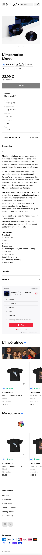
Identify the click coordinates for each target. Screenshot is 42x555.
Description (7, 146)
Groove (29, 64)
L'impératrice (12, 55)
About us (5, 496)
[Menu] (3, 4)
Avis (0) (5, 280)
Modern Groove (8, 69)
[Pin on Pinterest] (13, 137)
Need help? (34, 137)
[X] (10, 524)
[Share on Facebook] (10, 137)
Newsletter (6, 500)
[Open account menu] (35, 4)
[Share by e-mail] (19, 137)
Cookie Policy (7, 516)
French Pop (19, 69)
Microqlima (10, 103)
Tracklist (5, 271)
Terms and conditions (10, 508)
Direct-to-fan (9, 64)
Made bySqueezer (21, 64)
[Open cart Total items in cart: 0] (38, 4)
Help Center (7, 504)
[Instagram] (5, 524)
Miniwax (9, 552)
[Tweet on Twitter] (16, 137)
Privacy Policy (8, 512)
